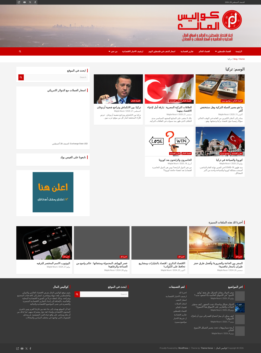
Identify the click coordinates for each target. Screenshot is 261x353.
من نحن (114, 51)
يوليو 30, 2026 (228, 298)
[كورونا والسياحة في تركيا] (220, 141)
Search (21, 77)
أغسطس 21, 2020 (133, 111)
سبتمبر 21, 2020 (185, 114)
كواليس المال (221, 348)
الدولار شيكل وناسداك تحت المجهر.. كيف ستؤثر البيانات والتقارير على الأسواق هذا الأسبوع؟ (213, 305)
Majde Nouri (223, 114)
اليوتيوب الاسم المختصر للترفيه (53, 263)
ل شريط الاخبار (180, 318)
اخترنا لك (239, 257)
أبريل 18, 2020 (186, 163)
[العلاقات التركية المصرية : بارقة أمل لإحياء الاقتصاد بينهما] (169, 89)
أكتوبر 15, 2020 (236, 114)
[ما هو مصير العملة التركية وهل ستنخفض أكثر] (220, 89)
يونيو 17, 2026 (228, 322)
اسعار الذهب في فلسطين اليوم (162, 51)
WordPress (183, 348)
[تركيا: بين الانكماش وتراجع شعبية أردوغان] (118, 89)
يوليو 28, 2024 (122, 270)
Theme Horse (207, 348)
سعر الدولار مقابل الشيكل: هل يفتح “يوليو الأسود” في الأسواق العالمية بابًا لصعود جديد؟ (214, 293)
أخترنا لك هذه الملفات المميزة (226, 222)
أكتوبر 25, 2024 (179, 270)
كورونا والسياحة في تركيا (229, 159)
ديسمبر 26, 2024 (236, 270)
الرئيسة (239, 51)
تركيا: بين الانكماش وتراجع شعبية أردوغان (119, 107)
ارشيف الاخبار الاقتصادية (132, 51)
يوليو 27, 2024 (64, 267)
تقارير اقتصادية (187, 51)
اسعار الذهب (181, 300)
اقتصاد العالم (204, 51)
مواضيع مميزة (226, 101)
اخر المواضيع (235, 286)
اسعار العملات (181, 303)
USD (86, 143)
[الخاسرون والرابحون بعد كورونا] (169, 141)
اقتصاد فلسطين (224, 51)
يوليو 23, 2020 (237, 163)
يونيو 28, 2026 (228, 310)
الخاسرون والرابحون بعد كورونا (175, 159)
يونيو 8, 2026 (229, 333)
